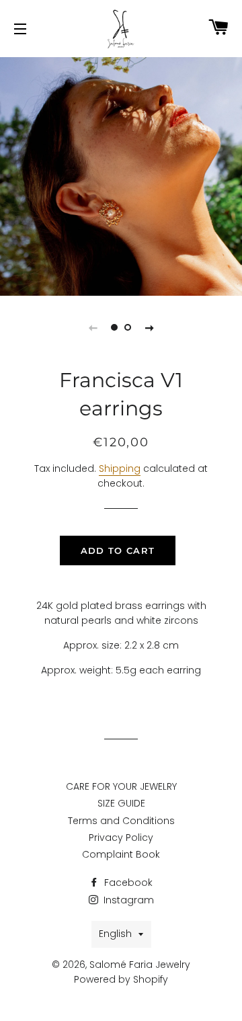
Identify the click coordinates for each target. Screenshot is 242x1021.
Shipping (119, 468)
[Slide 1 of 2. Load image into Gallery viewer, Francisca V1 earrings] (114, 327)
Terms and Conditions (121, 820)
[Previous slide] (93, 327)
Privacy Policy (121, 837)
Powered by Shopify (121, 979)
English (115, 933)
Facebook (127, 882)
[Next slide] (149, 327)
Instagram (127, 900)
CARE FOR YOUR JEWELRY (121, 786)
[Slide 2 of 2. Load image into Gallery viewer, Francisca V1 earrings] (127, 327)
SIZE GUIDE (121, 803)
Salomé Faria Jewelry (139, 964)
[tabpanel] (121, 175)
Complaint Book (121, 854)
